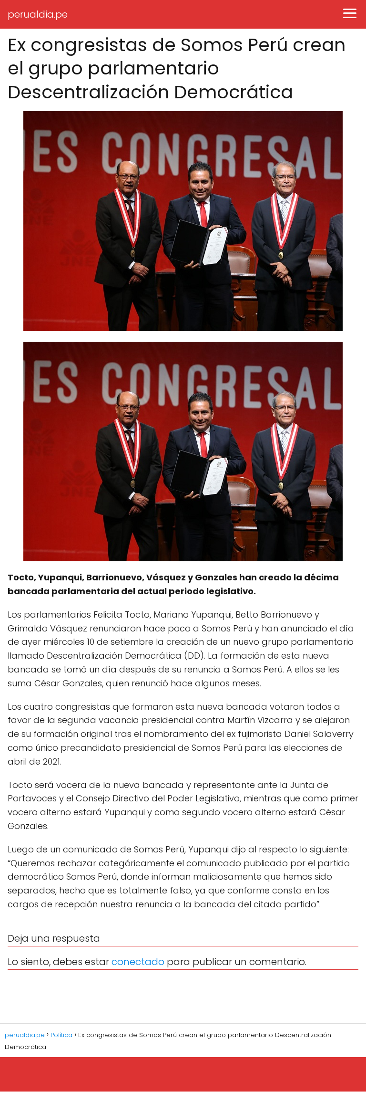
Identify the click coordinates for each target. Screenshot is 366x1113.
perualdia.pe (38, 14)
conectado (138, 961)
